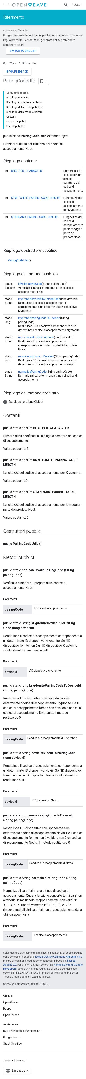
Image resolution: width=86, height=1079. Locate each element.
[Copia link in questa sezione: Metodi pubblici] (38, 557)
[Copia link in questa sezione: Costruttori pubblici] (46, 531)
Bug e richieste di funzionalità (21, 1030)
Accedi (76, 4)
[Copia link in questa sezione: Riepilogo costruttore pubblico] (62, 250)
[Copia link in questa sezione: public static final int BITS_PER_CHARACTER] (73, 428)
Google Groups (12, 1037)
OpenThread (11, 1015)
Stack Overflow (12, 1043)
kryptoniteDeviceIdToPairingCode (39, 298)
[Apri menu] (6, 5)
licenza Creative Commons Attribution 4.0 (58, 956)
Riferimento (13, 17)
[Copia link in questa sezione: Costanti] (24, 415)
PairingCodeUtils (18, 260)
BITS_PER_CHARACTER (26, 170)
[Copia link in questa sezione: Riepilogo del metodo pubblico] (62, 274)
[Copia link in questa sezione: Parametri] (21, 599)
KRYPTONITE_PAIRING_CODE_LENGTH (35, 197)
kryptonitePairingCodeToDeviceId (39, 318)
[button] (23, 402)
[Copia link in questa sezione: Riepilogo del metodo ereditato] (63, 393)
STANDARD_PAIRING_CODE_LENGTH (34, 217)
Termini (8, 1060)
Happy (7, 1008)
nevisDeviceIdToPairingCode (36, 337)
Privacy (21, 1060)
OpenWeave (10, 63)
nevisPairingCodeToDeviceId (36, 356)
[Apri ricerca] (66, 4)
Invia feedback (17, 71)
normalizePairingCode (32, 371)
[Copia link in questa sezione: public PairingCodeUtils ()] (46, 543)
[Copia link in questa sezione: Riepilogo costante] (41, 161)
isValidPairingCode (30, 283)
